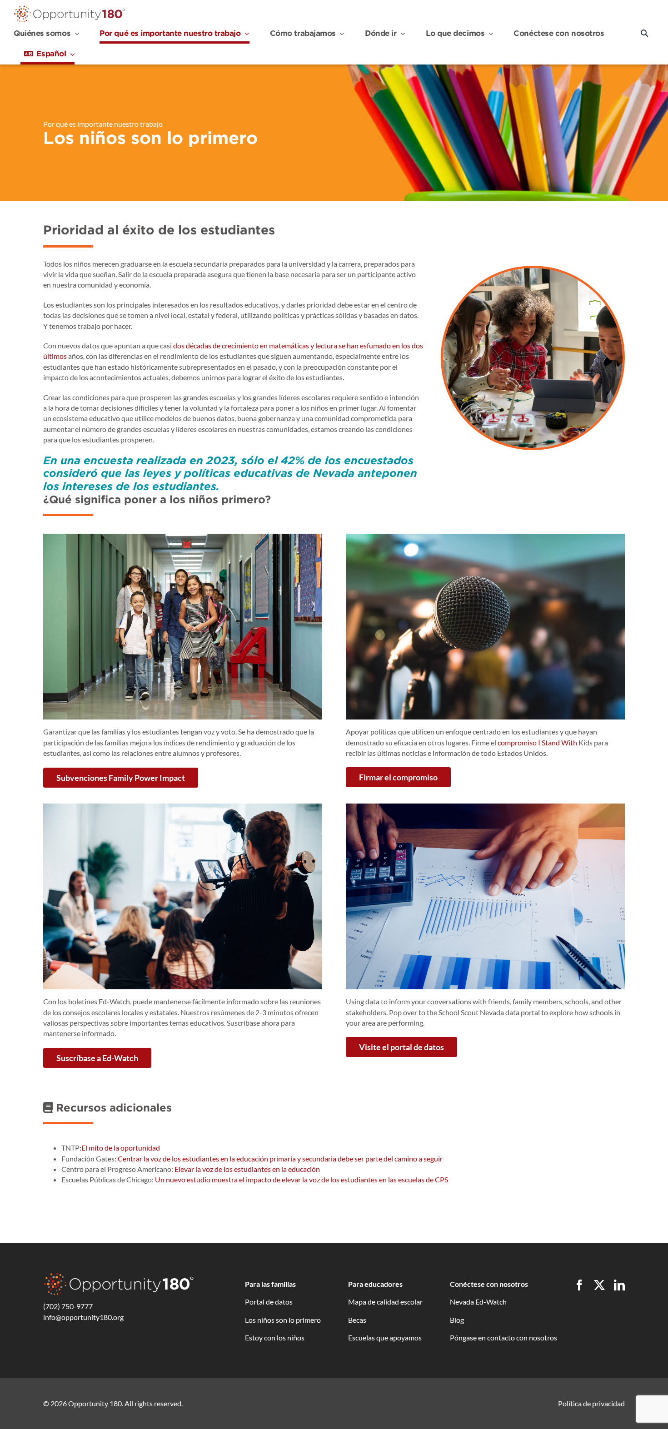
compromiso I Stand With (537, 742)
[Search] (644, 33)
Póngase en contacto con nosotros (503, 1337)
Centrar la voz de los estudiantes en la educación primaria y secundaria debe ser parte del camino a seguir (280, 1158)
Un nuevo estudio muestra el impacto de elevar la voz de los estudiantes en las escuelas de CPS (301, 1179)
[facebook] (579, 1285)
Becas (357, 1319)
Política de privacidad (591, 1403)
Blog (457, 1319)
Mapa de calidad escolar (385, 1301)
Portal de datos (269, 1301)
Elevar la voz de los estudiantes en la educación (247, 1169)
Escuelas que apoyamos (385, 1337)
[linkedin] (619, 1285)
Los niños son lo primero (283, 1319)
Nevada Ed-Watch (478, 1301)
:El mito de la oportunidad (120, 1147)
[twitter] (599, 1285)
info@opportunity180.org (83, 1317)
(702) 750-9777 (68, 1306)
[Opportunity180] (69, 8)
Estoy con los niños (274, 1337)
